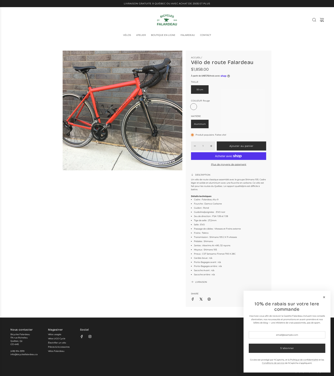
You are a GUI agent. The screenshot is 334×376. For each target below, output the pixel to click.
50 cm (200, 89)
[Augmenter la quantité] (211, 146)
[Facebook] (82, 336)
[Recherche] (314, 20)
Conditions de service (273, 363)
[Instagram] (90, 336)
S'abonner (287, 348)
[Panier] (322, 20)
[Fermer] (324, 297)
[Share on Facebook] (193, 299)
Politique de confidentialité (304, 359)
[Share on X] (201, 299)
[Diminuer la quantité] (195, 146)
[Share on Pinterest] (209, 299)
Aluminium (200, 124)
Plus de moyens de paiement (228, 164)
